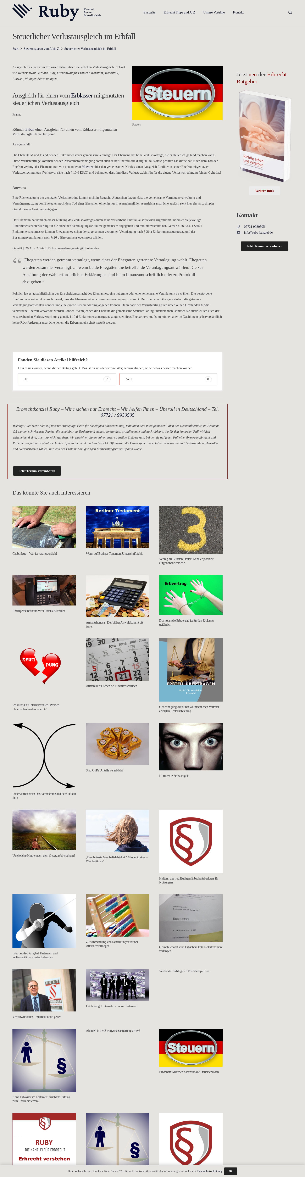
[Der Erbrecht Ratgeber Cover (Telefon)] (265, 137)
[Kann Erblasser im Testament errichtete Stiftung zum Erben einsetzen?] (44, 1060)
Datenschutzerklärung (209, 1171)
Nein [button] (167, 379)
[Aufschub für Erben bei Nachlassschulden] (117, 659)
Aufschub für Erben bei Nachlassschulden (111, 686)
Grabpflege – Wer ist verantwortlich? (34, 553)
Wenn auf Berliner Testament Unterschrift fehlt (114, 553)
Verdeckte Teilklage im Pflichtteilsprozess (184, 971)
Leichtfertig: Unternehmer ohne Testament (111, 1006)
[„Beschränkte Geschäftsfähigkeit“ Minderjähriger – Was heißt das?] (117, 831)
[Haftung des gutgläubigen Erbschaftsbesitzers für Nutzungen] (191, 841)
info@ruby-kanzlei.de (258, 232)
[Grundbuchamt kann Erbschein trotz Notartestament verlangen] (191, 918)
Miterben (88, 166)
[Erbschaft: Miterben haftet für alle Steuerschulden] (191, 1048)
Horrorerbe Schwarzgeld (174, 775)
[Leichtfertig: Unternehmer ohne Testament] (117, 985)
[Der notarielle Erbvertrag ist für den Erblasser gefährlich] (191, 595)
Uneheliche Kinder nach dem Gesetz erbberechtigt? (43, 855)
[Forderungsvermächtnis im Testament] (44, 1142)
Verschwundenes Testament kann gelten (36, 1017)
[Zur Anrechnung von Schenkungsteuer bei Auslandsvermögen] (117, 915)
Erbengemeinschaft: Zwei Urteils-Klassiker (38, 611)
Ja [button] (66, 379)
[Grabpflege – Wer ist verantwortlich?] (44, 527)
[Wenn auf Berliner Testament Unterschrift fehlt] (117, 527)
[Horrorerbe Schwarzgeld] (191, 746)
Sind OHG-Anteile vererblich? (104, 770)
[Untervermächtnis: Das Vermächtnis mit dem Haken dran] (44, 755)
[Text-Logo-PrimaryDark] (56, 12)
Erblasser (81, 95)
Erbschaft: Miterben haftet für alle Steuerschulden (189, 1072)
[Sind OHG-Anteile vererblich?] (117, 744)
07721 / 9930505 (117, 415)
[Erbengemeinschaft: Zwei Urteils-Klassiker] (44, 590)
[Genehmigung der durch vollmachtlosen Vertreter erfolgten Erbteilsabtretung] (191, 670)
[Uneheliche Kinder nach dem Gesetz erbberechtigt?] (44, 830)
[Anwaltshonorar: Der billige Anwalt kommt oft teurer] (117, 596)
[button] (198, 12)
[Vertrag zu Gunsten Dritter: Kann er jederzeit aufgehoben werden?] (191, 529)
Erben (29, 129)
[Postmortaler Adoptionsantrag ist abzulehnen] (191, 1144)
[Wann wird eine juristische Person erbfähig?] (117, 1144)
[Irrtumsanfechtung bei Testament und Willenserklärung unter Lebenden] (44, 921)
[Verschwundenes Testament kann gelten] (44, 990)
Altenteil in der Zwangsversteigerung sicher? (113, 1030)
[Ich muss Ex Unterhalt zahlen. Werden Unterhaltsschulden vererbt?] (44, 669)
